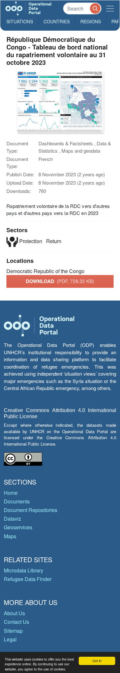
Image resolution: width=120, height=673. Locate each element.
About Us (14, 613)
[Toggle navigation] (110, 8)
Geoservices (18, 527)
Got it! (96, 660)
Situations (19, 21)
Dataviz (12, 518)
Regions (90, 21)
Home (11, 492)
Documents (17, 501)
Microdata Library (23, 570)
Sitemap (13, 630)
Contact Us (16, 621)
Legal (10, 639)
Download (60, 281)
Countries (57, 21)
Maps (10, 536)
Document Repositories (30, 510)
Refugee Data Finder (28, 579)
